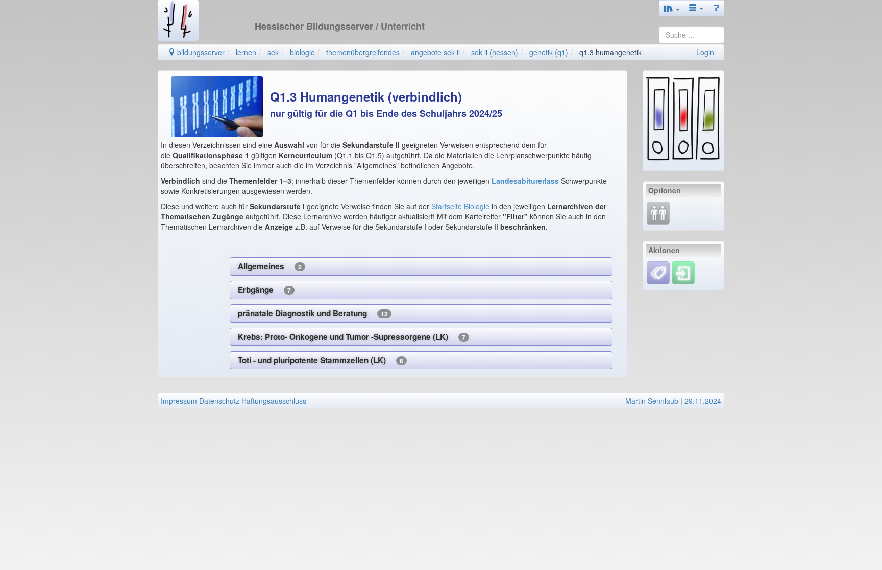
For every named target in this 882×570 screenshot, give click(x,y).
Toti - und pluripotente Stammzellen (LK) (320, 360)
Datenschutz (219, 400)
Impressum (179, 400)
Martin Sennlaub (651, 400)
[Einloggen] (683, 271)
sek (273, 52)
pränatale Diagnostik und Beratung (313, 313)
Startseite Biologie (460, 206)
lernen (246, 52)
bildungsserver (200, 52)
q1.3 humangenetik (610, 52)
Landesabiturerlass (526, 181)
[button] (671, 8)
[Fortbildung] (658, 212)
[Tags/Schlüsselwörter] (658, 272)
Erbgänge (264, 289)
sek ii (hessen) (494, 52)
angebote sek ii (435, 52)
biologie (302, 52)
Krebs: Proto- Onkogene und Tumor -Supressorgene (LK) (351, 336)
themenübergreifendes (363, 52)
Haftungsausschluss (273, 400)
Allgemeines (270, 266)
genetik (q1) (548, 52)
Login (705, 52)
